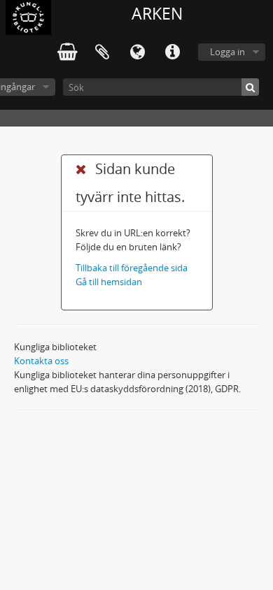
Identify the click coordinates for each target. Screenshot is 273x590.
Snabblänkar (172, 52)
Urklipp (102, 52)
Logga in (227, 51)
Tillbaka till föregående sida (132, 267)
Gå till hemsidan (109, 281)
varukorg (67, 52)
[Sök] (250, 87)
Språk (137, 52)
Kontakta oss (41, 360)
